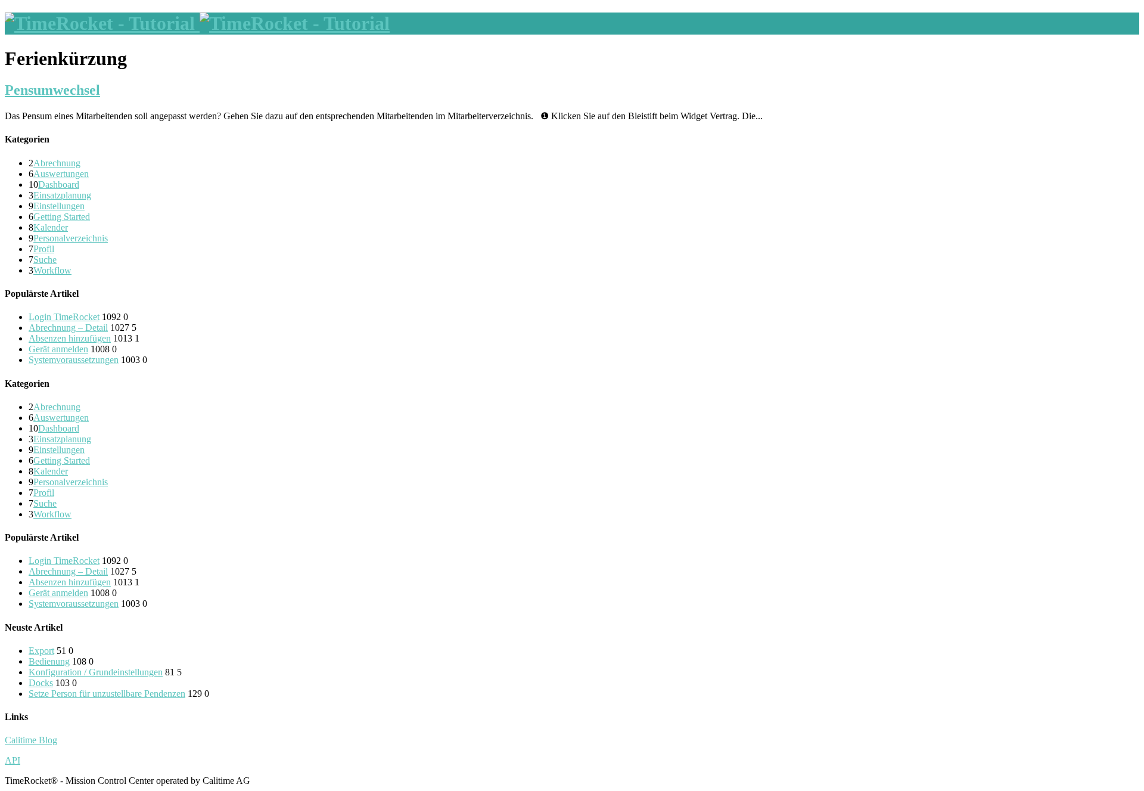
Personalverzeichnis (70, 238)
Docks (41, 683)
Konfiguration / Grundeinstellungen (96, 672)
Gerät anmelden (58, 349)
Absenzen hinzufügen (70, 338)
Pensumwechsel (52, 90)
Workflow (52, 270)
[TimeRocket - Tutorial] (197, 23)
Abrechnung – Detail (68, 327)
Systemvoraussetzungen (74, 360)
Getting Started (61, 217)
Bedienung (49, 661)
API (12, 760)
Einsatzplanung (62, 195)
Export (41, 651)
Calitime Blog (31, 740)
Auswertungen (61, 174)
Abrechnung (56, 163)
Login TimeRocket (64, 317)
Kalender (50, 227)
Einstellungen (59, 206)
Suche (45, 260)
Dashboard (58, 184)
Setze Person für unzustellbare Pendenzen (107, 693)
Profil (43, 249)
